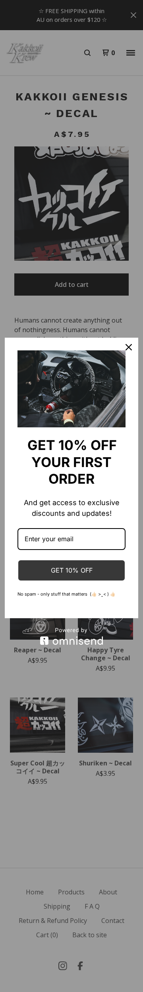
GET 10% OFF (72, 570)
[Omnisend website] (71, 636)
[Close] (128, 347)
